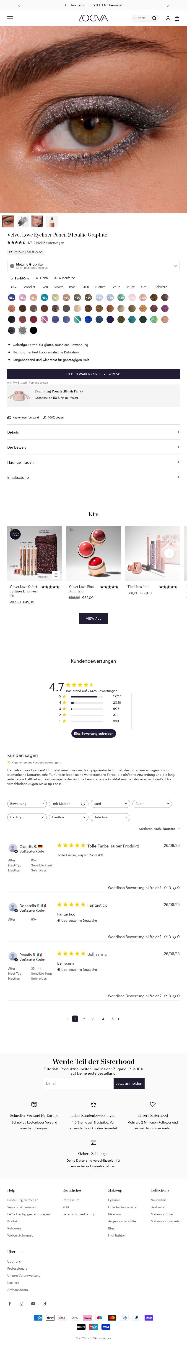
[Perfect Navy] (110, 319)
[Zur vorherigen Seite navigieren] (68, 1019)
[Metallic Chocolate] (154, 297)
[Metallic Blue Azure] (55, 319)
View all (93, 618)
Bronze (100, 287)
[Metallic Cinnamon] (11, 308)
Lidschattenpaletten (123, 1207)
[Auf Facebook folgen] (9, 1303)
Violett (58, 287)
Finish (44, 278)
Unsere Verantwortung (24, 1275)
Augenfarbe (67, 278)
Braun (116, 287)
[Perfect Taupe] (66, 308)
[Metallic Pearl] (121, 308)
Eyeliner (114, 1200)
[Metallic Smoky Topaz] (165, 297)
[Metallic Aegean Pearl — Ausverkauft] (154, 319)
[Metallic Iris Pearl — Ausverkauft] (44, 319)
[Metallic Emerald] (132, 319)
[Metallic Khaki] (121, 319)
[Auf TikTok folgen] (45, 1303)
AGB (65, 1207)
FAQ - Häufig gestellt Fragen (28, 1214)
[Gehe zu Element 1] (22, 221)
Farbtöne (22, 278)
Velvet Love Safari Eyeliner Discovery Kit (24, 591)
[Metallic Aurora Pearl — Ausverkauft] (77, 319)
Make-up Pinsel (162, 1214)
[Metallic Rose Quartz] (165, 319)
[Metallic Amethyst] (165, 308)
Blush (112, 1228)
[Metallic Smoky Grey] (11, 330)
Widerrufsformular (21, 1235)
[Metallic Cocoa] (22, 308)
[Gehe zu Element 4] (52, 221)
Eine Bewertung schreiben (93, 733)
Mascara (114, 1214)
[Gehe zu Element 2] (8, 221)
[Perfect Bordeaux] (33, 319)
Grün (85, 287)
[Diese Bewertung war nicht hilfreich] (174, 887)
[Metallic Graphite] (22, 330)
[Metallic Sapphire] (66, 319)
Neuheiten (158, 1200)
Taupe (131, 287)
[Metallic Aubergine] (154, 308)
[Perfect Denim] (99, 319)
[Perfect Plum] (11, 319)
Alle (13, 287)
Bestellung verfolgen (22, 1200)
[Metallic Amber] (143, 308)
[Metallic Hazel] (88, 308)
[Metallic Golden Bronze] (132, 308)
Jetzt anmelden (129, 1083)
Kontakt (13, 1221)
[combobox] (27, 804)
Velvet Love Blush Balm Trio (82, 588)
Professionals (17, 1268)
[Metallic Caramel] (110, 308)
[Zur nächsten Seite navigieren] (119, 1019)
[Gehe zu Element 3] (37, 221)
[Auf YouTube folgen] (33, 1303)
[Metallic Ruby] (22, 319)
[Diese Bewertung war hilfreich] (165, 887)
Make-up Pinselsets (165, 1221)
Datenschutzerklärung (78, 1214)
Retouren (14, 1228)
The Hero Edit (138, 586)
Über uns (14, 1261)
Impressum (70, 1200)
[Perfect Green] (143, 319)
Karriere (13, 1282)
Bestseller (29, 287)
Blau (45, 287)
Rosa (72, 287)
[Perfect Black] (33, 330)
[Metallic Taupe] (55, 308)
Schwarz (161, 287)
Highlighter (116, 1235)
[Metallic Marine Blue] (88, 319)
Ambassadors (17, 1290)
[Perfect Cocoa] (44, 308)
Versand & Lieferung (22, 1207)
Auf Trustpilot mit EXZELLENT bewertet (93, 5)
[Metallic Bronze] (99, 308)
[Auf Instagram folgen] (21, 1303)
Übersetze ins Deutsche (79, 920)
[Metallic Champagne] (77, 308)
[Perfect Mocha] (33, 308)
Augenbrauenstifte (122, 1221)
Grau (144, 287)
